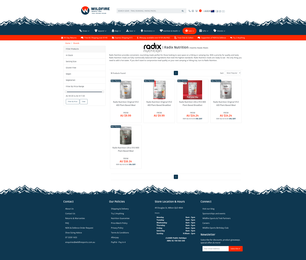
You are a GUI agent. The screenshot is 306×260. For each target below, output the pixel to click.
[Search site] (182, 10)
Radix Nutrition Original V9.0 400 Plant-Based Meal (126, 103)
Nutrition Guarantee (120, 218)
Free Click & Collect (185, 37)
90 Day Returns (70, 37)
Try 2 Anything (239, 37)
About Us (69, 208)
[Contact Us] (189, 10)
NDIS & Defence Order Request (79, 228)
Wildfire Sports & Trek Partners (216, 218)
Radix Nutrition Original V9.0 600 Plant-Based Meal (226, 103)
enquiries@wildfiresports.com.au (80, 242)
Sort (222, 73)
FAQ (67, 223)
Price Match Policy (119, 223)
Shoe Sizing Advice (73, 232)
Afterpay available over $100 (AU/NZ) (154, 37)
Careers (206, 223)
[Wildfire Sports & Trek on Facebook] (217, 10)
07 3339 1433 (71, 237)
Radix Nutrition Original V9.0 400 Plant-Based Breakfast (159, 103)
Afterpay (115, 237)
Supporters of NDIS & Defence (213, 37)
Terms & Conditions (120, 232)
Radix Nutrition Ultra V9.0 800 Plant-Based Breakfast (192, 103)
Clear (83, 102)
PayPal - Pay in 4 (118, 242)
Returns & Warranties (75, 218)
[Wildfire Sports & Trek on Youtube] (223, 10)
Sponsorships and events (213, 213)
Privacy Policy (117, 228)
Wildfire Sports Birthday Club (215, 228)
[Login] (192, 10)
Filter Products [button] (72, 49)
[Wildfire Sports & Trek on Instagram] (220, 10)
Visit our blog (208, 208)
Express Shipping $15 (124, 37)
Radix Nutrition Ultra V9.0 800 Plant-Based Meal (125, 149)
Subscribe (235, 249)
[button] (84, 55)
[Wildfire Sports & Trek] (95, 10)
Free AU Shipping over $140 (95, 37)
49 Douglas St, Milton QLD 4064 (169, 207)
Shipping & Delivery (120, 208)
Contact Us (70, 213)
